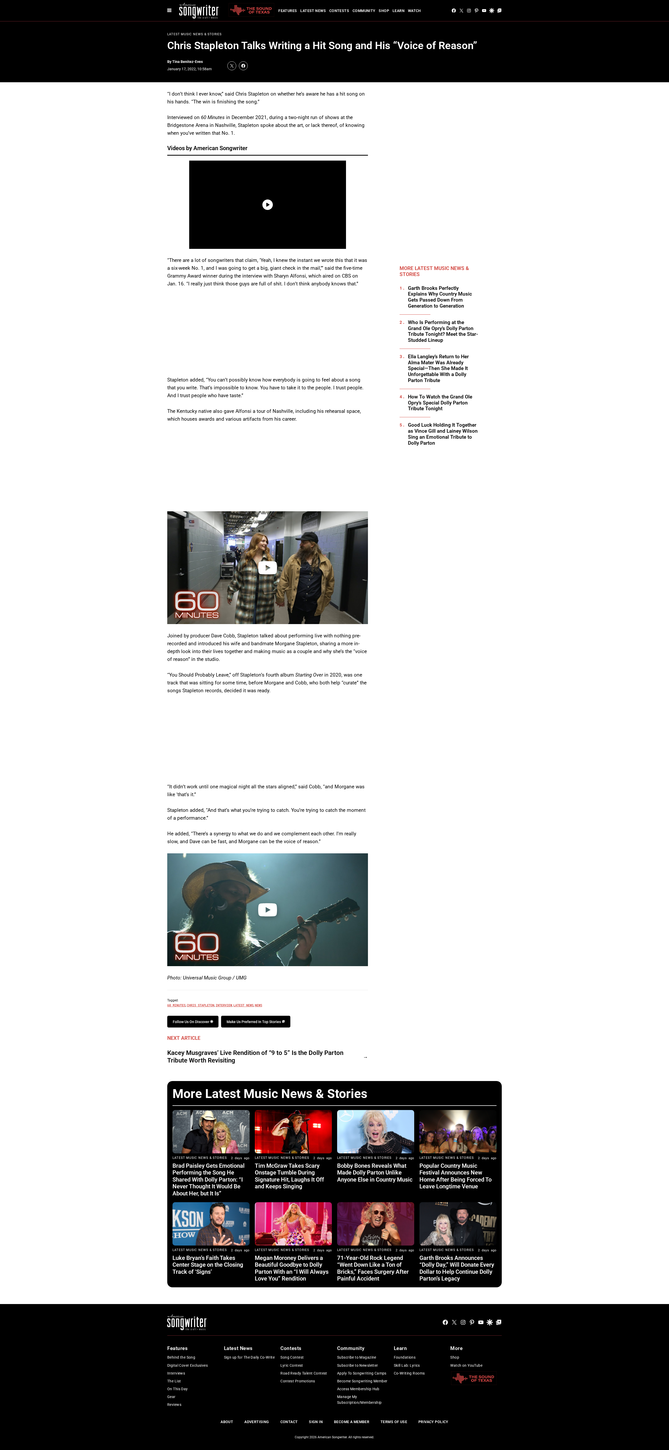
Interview (224, 1005)
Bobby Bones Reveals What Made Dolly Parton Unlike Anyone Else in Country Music (374, 1173)
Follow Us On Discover (191, 1022)
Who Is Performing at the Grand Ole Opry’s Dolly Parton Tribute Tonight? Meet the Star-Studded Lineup (443, 331)
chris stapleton (200, 1005)
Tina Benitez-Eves (187, 62)
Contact (289, 1422)
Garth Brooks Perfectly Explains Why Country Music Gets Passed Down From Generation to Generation (440, 297)
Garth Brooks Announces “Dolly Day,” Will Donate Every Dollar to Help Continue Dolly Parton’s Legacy (456, 1268)
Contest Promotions (297, 1381)
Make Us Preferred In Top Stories (254, 1022)
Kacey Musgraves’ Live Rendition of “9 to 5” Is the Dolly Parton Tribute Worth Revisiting (255, 1056)
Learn (399, 11)
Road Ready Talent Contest (303, 1373)
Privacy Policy (433, 1422)
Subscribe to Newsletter (357, 1365)
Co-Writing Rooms (409, 1373)
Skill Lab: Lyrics (407, 1365)
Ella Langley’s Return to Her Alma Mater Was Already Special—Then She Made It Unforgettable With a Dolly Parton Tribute (438, 368)
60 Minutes (176, 1005)
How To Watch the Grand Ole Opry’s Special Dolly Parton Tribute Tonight (440, 403)
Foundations (405, 1357)
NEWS (258, 1005)
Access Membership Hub (358, 1389)
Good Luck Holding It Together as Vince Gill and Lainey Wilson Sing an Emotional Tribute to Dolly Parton (443, 434)
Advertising (256, 1422)
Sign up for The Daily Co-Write (249, 1357)
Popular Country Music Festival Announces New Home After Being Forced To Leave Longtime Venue (455, 1176)
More (456, 1348)
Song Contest (292, 1357)
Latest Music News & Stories (194, 34)
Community (364, 11)
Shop (384, 11)
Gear (171, 1397)
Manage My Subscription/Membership (359, 1400)
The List (174, 1381)
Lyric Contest (291, 1365)
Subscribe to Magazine (356, 1357)
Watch (414, 11)
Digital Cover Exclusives (187, 1365)
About (227, 1422)
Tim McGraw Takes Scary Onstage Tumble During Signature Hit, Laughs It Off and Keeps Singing (289, 1176)
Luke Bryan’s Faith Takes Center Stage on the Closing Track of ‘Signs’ (207, 1265)
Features (287, 11)
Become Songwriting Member (362, 1381)
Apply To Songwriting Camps (362, 1373)
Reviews (174, 1404)
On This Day (177, 1389)
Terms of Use (393, 1422)
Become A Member (351, 1422)
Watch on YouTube (466, 1365)
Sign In (316, 1422)
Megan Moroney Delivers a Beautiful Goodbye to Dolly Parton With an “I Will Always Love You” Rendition (291, 1268)
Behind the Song (181, 1357)
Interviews (176, 1373)
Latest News (313, 11)
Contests (339, 11)
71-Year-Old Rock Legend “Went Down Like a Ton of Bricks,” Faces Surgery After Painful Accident (373, 1268)
